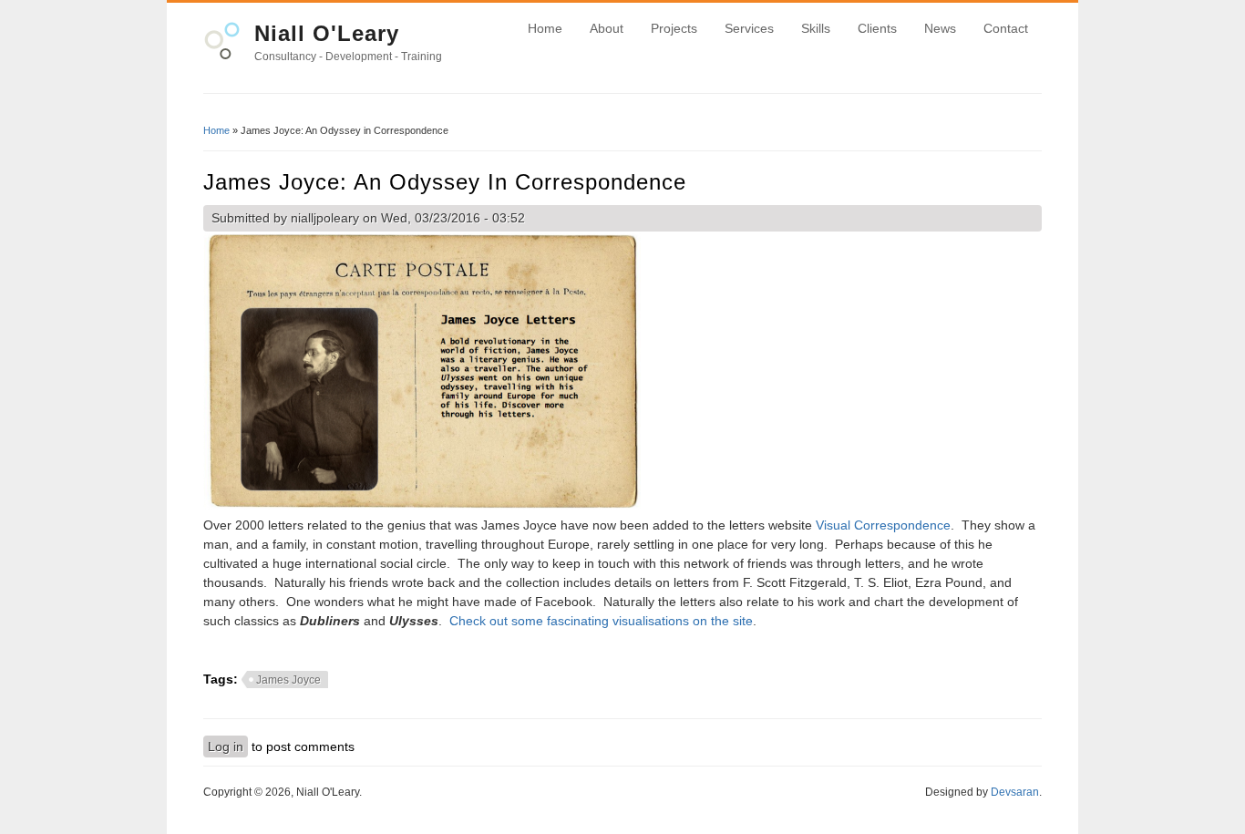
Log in (225, 746)
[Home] (222, 55)
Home (545, 28)
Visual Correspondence (883, 525)
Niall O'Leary (326, 33)
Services (749, 28)
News (940, 28)
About (606, 28)
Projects (674, 28)
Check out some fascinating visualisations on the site (601, 620)
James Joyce (288, 680)
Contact (1005, 28)
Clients (877, 28)
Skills (815, 28)
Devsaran (1015, 792)
